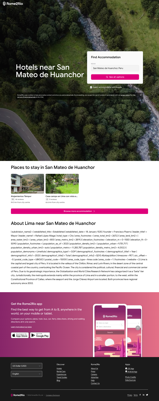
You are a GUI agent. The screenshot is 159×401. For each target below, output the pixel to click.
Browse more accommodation (78, 211)
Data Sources (130, 380)
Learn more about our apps (21, 327)
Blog (58, 380)
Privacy (129, 395)
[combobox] (115, 68)
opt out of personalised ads (26, 97)
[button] (115, 77)
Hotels (59, 368)
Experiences (61, 374)
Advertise (94, 377)
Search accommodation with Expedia (107, 87)
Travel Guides (62, 377)
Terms (136, 395)
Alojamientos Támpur (21, 196)
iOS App (130, 368)
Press (93, 371)
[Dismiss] (141, 95)
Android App (132, 372)
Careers (94, 374)
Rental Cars (61, 371)
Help (93, 380)
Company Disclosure (53, 395)
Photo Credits (130, 377)
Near (93, 64)
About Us (94, 368)
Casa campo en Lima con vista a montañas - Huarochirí (61, 197)
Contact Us (95, 383)
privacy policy (125, 95)
